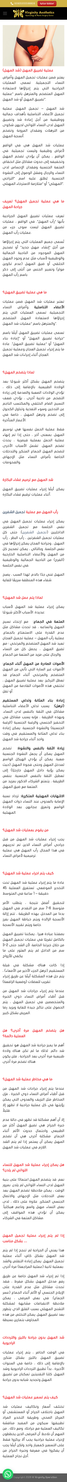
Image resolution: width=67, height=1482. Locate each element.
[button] (8, 1474)
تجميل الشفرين (14, 512)
